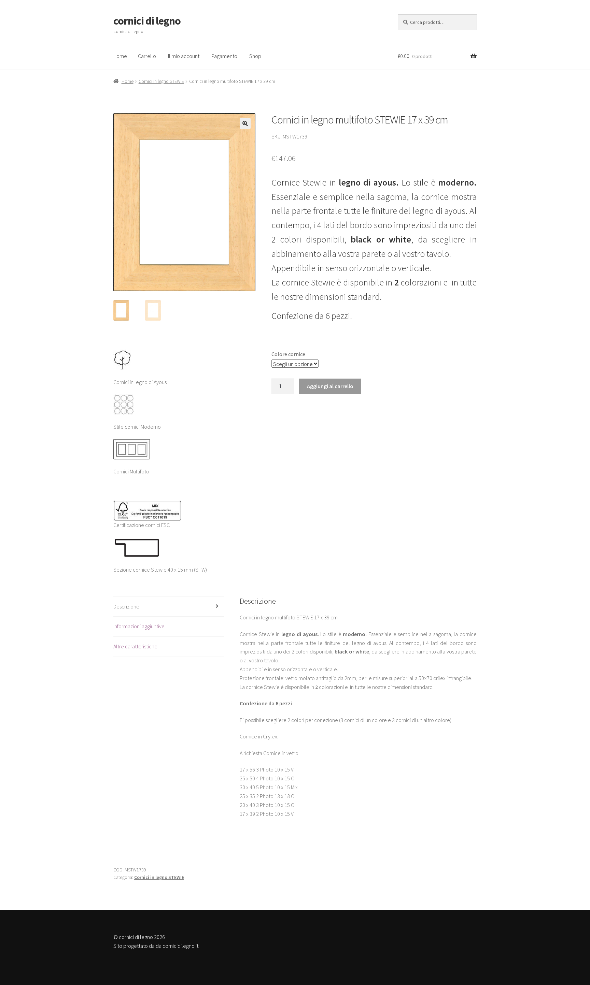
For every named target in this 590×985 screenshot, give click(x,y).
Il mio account (183, 56)
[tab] (168, 607)
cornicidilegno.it (180, 945)
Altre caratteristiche (135, 646)
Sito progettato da (134, 945)
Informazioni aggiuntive (139, 626)
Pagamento (224, 56)
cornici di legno (147, 21)
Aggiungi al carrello (330, 386)
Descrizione (126, 606)
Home (120, 56)
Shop (255, 56)
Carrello (147, 56)
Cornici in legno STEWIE (161, 81)
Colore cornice (288, 354)
